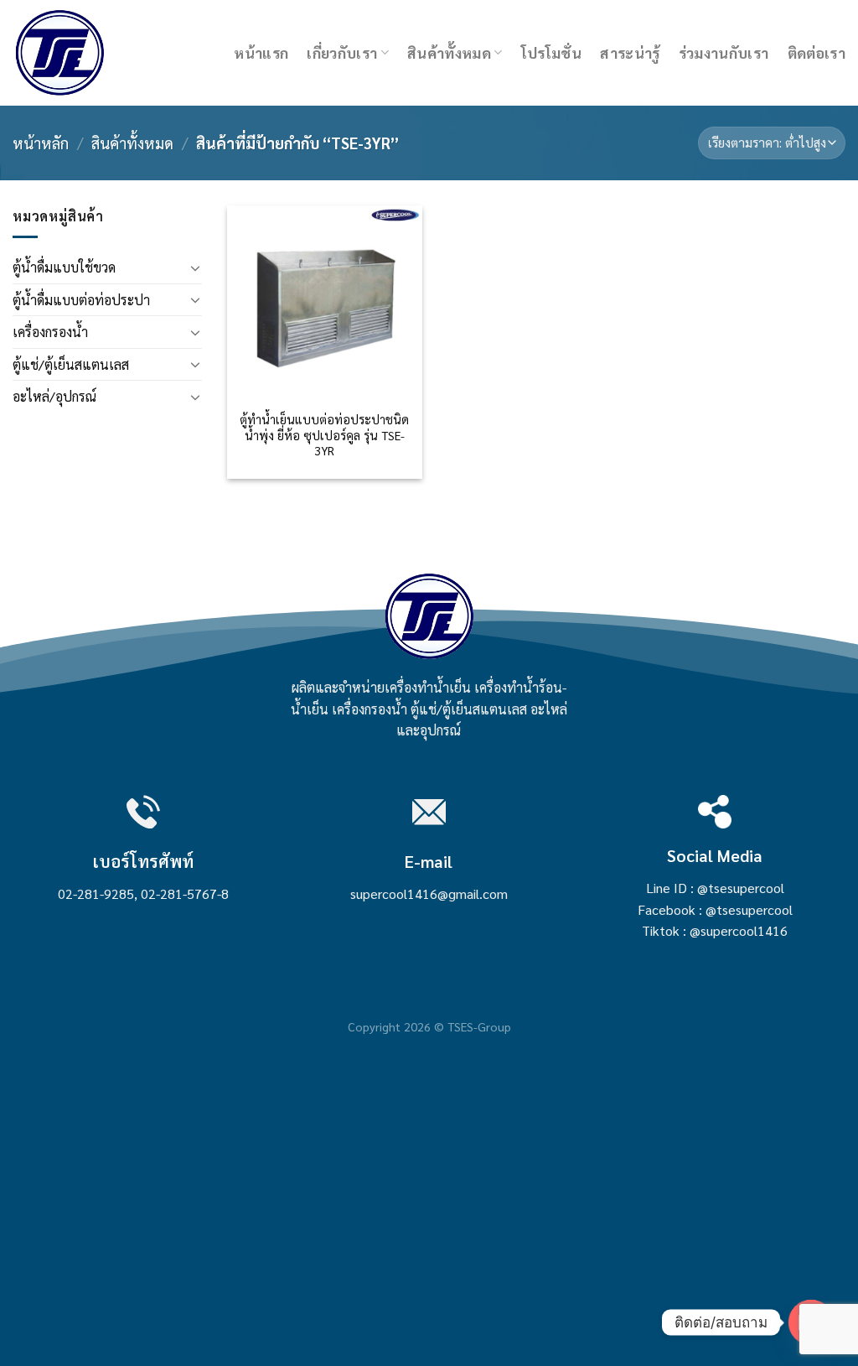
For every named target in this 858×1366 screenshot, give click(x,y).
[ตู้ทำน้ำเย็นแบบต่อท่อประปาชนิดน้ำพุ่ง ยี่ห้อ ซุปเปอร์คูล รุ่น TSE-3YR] (324, 303)
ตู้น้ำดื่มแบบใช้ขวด (64, 267)
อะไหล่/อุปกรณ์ (54, 396)
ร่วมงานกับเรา (724, 52)
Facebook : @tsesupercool (715, 909)
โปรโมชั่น (551, 52)
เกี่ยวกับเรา (342, 52)
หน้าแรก (261, 52)
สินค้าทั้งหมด (449, 52)
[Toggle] (195, 267)
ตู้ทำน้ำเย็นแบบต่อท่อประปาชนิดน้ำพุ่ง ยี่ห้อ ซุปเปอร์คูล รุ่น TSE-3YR (324, 435)
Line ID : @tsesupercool (715, 887)
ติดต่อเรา (816, 52)
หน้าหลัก (41, 142)
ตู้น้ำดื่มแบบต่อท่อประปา (81, 300)
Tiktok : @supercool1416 (715, 930)
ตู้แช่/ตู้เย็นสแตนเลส (71, 364)
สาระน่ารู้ (629, 52)
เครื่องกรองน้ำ (50, 331)
